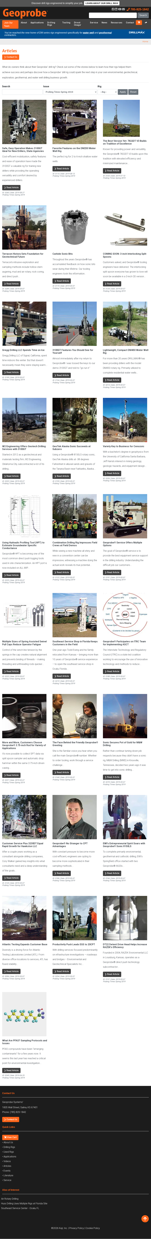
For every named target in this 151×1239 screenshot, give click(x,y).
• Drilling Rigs (8, 1147)
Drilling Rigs (51, 23)
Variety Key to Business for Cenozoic (123, 446)
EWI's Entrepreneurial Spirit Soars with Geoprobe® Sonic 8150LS (124, 845)
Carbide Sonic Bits (62, 253)
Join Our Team (8, 24)
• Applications (9, 1156)
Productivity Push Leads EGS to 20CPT (73, 944)
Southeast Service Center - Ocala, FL (20, 1208)
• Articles (6, 1166)
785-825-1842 (139, 9)
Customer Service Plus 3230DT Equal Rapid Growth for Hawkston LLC (22, 845)
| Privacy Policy (76, 1228)
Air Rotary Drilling (9, 1198)
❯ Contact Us (10, 57)
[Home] (27, 19)
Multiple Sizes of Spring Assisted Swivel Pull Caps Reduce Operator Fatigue (24, 643)
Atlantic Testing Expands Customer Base (24, 944)
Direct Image (77, 23)
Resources (116, 22)
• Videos (6, 1161)
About (24, 22)
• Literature (7, 1175)
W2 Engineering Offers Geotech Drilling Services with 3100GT (24, 448)
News (104, 22)
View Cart (11, 1137)
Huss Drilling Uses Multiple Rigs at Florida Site (24, 1203)
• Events (6, 1170)
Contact (130, 22)
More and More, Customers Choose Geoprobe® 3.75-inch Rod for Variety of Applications (24, 745)
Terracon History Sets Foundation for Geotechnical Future (22, 255)
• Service (6, 1180)
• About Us (7, 1142)
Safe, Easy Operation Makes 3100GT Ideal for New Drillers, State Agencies (23, 149)
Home (145, 41)
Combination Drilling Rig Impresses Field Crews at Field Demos (74, 544)
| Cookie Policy (92, 1228)
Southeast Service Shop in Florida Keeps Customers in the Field (75, 643)
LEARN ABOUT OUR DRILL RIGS (102, 3)
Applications (37, 22)
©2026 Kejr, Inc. (59, 1228)
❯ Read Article (11, 187)
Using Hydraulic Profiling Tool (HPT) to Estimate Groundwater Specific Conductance (23, 545)
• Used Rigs (8, 1151)
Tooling (66, 22)
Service (94, 22)
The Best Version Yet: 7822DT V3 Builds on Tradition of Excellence (125, 142)
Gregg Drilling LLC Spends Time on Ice (23, 350)
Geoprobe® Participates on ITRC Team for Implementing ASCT (124, 643)
